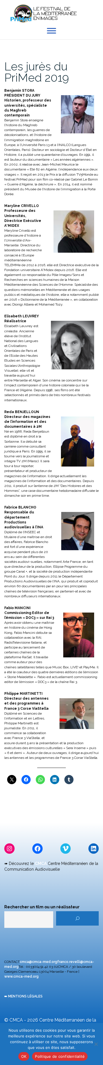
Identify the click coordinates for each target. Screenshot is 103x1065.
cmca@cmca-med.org (38, 962)
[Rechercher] (77, 918)
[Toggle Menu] (51, 31)
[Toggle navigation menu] (94, 14)
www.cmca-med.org (21, 976)
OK (24, 1056)
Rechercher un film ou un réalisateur (42, 907)
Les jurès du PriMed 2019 (36, 72)
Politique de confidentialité (60, 1056)
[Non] (96, 1044)
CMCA (41, 863)
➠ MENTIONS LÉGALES (23, 996)
